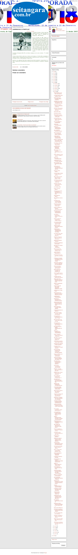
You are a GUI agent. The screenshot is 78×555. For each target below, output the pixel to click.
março (55, 530)
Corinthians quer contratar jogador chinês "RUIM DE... (58, 201)
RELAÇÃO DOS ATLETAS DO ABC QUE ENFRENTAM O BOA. (58, 380)
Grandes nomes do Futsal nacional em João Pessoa (58, 184)
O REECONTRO (20, 119)
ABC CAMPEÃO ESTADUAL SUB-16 (58, 131)
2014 (54, 77)
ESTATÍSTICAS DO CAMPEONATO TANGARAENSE (57, 211)
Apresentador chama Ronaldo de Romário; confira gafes (58, 115)
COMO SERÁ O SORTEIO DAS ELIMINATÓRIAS (57, 137)
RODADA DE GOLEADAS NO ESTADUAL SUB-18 (58, 299)
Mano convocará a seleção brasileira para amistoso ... (57, 267)
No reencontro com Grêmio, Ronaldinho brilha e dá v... (58, 119)
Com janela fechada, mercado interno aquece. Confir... (57, 223)
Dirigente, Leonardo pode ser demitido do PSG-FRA (58, 369)
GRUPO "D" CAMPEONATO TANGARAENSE (57, 127)
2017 (54, 73)
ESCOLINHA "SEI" (57, 111)
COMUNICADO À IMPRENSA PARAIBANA (57, 147)
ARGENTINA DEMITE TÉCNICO (58, 241)
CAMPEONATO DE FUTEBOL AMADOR (58, 161)
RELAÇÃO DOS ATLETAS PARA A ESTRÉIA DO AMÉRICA (57, 362)
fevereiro (56, 532)
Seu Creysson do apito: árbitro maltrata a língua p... (58, 447)
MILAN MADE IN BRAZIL (57, 196)
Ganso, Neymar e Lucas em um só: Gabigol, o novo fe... (58, 155)
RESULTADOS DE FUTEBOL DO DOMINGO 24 (57, 270)
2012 (54, 80)
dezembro (56, 83)
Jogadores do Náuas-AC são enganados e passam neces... (58, 394)
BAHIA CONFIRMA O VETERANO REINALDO (58, 454)
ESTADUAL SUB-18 (57, 113)
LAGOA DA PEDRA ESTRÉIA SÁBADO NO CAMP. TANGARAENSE (58, 472)
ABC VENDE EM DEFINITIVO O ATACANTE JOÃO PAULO (57, 426)
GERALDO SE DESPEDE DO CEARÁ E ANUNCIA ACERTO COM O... (58, 482)
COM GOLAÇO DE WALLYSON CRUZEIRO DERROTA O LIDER (58, 287)
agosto (55, 89)
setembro (56, 88)
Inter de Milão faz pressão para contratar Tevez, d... (58, 376)
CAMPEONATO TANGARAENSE (57, 297)
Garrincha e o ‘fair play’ (30, 31)
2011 (54, 82)
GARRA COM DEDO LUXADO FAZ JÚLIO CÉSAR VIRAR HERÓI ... (58, 406)
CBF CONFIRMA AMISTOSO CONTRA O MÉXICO (58, 478)
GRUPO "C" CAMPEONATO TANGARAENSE (57, 331)
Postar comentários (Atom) (31, 105)
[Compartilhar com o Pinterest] (27, 67)
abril (55, 529)
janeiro (55, 533)
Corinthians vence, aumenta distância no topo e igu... (58, 433)
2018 (54, 71)
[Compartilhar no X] (25, 67)
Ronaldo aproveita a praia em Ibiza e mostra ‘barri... (57, 204)
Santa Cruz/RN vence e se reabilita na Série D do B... (58, 274)
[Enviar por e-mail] (22, 67)
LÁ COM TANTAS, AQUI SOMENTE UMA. (58, 96)
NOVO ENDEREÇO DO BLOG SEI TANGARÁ (22, 108)
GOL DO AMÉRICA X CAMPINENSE (57, 122)
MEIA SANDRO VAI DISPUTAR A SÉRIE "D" (58, 163)
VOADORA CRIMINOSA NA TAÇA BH (58, 243)
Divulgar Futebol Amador (57, 171)
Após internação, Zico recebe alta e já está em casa (58, 320)
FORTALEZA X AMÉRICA (56, 436)
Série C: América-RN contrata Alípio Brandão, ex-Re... (57, 450)
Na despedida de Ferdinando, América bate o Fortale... (58, 317)
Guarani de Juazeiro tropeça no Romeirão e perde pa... (58, 105)
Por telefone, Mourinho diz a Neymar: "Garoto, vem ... (58, 144)
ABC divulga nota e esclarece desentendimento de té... (58, 151)
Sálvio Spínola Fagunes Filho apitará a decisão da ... (58, 391)
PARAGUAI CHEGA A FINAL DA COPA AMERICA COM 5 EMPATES (58, 440)
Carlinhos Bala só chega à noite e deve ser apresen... (58, 174)
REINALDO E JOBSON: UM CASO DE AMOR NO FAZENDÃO (58, 398)
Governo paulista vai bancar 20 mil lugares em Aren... (58, 429)
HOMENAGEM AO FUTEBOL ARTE (23, 114)
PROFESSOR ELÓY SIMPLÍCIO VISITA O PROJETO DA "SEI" (58, 293)
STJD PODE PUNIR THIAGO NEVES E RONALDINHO (57, 388)
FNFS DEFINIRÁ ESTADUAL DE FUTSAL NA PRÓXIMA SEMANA (58, 351)
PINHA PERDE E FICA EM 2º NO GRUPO (58, 93)
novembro (56, 85)
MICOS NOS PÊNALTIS (58, 507)
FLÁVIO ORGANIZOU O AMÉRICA (58, 310)
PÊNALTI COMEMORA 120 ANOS (58, 284)
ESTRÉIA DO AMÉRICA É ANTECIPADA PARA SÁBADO (58, 510)
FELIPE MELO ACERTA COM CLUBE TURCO (58, 342)
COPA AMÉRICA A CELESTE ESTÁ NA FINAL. (58, 467)
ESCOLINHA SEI (16, 3)
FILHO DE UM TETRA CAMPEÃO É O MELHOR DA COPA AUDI (58, 192)
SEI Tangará (59, 29)
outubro (55, 86)
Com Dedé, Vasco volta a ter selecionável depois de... (58, 234)
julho (55, 91)
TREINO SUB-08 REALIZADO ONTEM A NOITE (58, 226)
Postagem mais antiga (43, 101)
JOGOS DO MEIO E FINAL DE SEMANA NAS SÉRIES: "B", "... (58, 358)
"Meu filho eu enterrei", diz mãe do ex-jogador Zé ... (58, 338)
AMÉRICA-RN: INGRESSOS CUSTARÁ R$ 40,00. (58, 384)
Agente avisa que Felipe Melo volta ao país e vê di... (58, 519)
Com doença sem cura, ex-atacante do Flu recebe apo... (58, 181)
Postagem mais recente (17, 101)
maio (55, 527)
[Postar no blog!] (23, 67)
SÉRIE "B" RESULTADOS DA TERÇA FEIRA (57, 464)
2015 (54, 76)
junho (55, 526)
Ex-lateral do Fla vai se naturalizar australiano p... (58, 255)
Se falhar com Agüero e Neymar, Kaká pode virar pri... (58, 516)
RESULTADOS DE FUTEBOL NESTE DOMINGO (57, 98)
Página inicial (30, 101)
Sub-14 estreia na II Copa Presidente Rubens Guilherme (58, 133)
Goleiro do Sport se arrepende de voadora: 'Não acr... (58, 219)
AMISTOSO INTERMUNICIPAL (57, 125)
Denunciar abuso (55, 36)
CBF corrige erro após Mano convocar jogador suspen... (58, 177)
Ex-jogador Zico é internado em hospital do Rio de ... (58, 347)
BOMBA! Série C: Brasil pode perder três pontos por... (58, 373)
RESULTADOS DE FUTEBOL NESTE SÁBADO (57, 307)
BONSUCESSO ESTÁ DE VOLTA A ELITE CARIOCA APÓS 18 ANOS (58, 304)
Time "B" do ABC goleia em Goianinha (58, 513)
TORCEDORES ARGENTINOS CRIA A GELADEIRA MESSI (58, 443)
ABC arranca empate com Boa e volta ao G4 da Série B (58, 313)
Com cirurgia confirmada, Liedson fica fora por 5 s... (58, 409)
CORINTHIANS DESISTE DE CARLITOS (56, 493)
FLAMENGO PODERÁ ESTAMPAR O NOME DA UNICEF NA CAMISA (58, 260)
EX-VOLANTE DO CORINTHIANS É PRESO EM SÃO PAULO (57, 414)
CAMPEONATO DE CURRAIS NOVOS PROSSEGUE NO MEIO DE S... (57, 497)
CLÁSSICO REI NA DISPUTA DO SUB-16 (58, 277)
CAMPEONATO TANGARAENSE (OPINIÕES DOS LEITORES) (57, 230)
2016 (54, 74)
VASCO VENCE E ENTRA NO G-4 (57, 253)
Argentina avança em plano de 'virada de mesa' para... (58, 237)
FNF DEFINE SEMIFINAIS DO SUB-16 (58, 500)
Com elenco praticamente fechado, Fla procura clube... (58, 216)
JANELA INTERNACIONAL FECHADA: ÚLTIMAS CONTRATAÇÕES (58, 418)
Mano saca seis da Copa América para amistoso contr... (58, 249)
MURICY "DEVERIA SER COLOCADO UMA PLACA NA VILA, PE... (58, 140)
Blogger (45, 552)
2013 (54, 79)
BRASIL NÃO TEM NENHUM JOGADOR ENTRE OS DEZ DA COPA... (58, 280)
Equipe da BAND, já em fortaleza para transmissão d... (58, 355)
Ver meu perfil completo (60, 30)
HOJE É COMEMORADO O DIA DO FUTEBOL (58, 486)
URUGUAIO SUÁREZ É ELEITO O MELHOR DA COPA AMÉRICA (58, 263)
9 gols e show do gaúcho (57, 189)
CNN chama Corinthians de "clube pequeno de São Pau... (58, 523)
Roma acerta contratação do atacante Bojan (57, 366)
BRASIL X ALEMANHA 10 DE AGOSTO (58, 475)
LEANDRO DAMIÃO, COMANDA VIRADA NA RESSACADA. (58, 401)
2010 (54, 535)
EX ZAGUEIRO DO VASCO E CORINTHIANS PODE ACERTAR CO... (58, 460)
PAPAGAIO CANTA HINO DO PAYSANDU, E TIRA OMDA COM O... (58, 505)
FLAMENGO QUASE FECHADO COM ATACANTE (57, 489)
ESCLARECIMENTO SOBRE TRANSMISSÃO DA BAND (58, 328)
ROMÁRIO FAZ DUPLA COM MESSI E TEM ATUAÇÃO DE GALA (58, 102)
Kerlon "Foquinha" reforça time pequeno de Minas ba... (58, 335)
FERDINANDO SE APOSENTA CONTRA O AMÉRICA (58, 422)
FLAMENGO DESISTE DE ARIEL (58, 457)
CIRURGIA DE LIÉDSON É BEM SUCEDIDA (58, 344)
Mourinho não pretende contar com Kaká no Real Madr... (58, 109)
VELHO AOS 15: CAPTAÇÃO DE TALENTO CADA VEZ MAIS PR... (58, 168)
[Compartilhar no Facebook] (26, 67)
